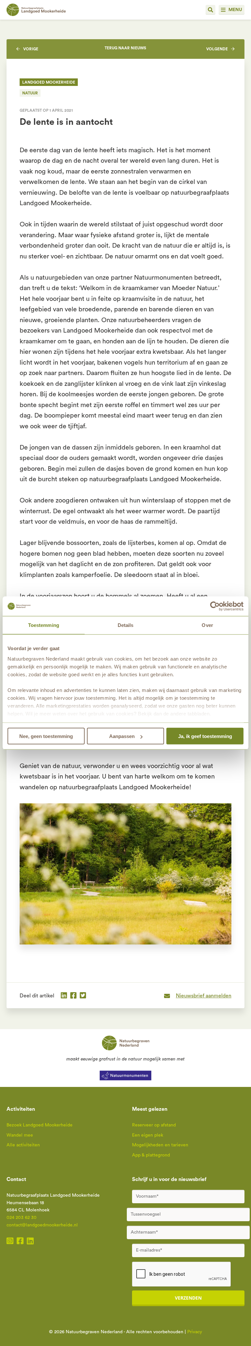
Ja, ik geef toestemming (205, 736)
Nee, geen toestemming (46, 736)
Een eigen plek (147, 1135)
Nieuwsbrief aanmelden (203, 995)
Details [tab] (126, 625)
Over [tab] (207, 625)
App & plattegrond (151, 1155)
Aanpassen (122, 736)
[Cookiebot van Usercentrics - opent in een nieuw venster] (214, 606)
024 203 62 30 (22, 1217)
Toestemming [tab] (43, 625)
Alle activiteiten (23, 1145)
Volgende (217, 49)
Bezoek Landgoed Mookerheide (40, 1125)
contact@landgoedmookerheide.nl (42, 1225)
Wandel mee (20, 1135)
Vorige (30, 49)
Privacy (194, 1332)
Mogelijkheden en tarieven (160, 1145)
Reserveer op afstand (154, 1125)
